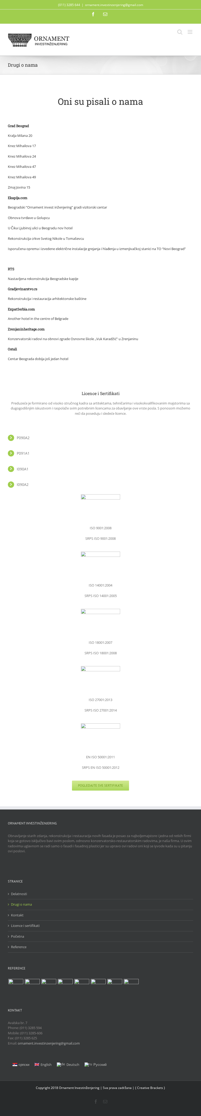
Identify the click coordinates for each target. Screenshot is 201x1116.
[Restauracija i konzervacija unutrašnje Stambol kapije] (65, 986)
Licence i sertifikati (25, 925)
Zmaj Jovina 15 (19, 187)
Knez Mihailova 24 (22, 156)
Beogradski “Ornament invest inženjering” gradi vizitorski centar (57, 207)
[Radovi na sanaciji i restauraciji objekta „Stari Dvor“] (98, 986)
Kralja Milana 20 (20, 135)
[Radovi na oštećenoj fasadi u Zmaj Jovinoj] (114, 986)
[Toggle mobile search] (179, 32)
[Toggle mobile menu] (190, 32)
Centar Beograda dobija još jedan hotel (38, 358)
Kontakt (17, 915)
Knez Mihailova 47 (22, 166)
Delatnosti (19, 893)
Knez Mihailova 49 (22, 177)
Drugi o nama (21, 904)
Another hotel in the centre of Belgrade (38, 318)
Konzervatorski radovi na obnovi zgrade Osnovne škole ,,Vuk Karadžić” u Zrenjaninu (73, 338)
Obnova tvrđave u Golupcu (29, 217)
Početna (17, 936)
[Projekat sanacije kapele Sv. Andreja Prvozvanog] (131, 986)
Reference (18, 946)
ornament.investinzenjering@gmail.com (114, 5)
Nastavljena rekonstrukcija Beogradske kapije (43, 278)
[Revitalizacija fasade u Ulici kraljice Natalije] (49, 986)
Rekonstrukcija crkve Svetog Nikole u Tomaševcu (46, 238)
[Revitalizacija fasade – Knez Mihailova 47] (16, 986)
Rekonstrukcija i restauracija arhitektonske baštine (47, 298)
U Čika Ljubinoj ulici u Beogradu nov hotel (40, 228)
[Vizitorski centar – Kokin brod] (32, 986)
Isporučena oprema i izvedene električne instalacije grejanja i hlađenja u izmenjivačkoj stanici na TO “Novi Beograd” (97, 248)
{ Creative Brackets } (150, 1088)
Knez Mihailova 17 (22, 145)
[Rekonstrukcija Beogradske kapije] (82, 986)
